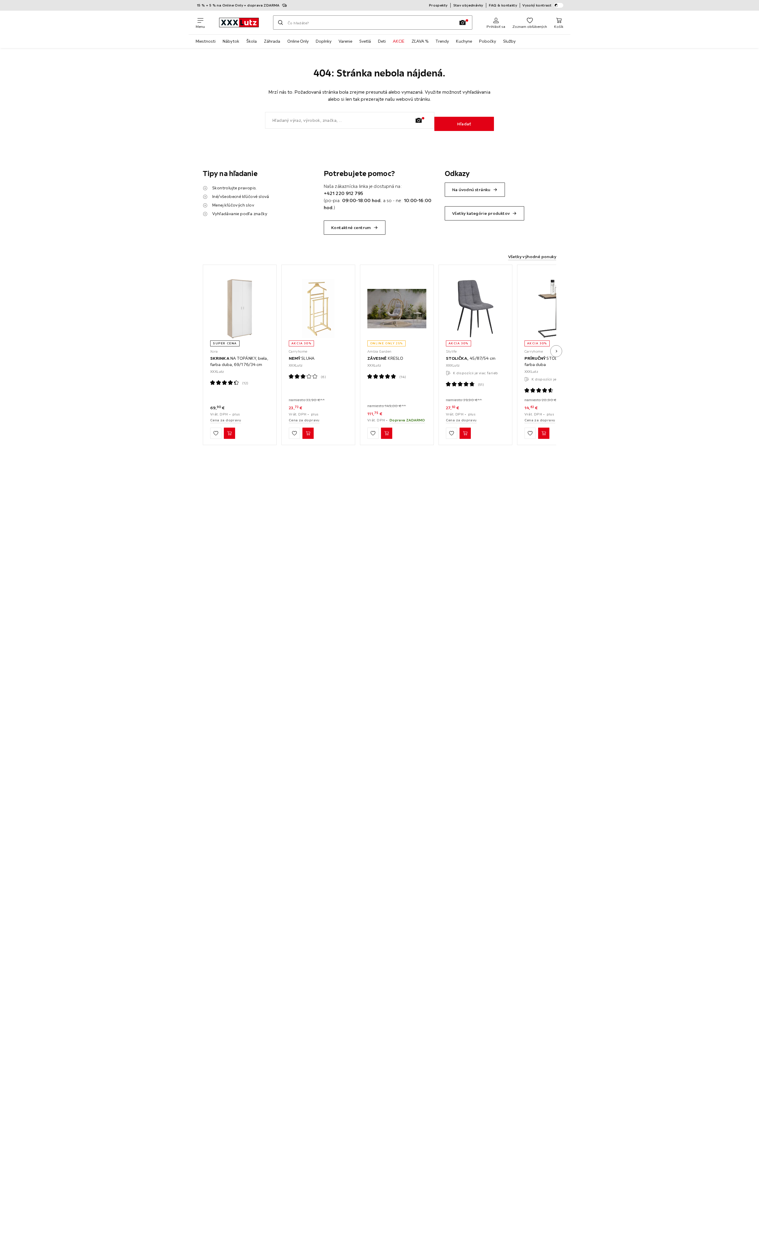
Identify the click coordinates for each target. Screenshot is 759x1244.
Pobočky (487, 41)
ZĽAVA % (420, 41)
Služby (509, 41)
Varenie (345, 41)
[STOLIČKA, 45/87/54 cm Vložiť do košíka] (465, 433)
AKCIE (398, 41)
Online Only (298, 41)
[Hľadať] (280, 22)
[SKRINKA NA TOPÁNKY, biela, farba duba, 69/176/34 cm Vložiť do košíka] (229, 433)
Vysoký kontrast (536, 5)
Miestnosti (206, 41)
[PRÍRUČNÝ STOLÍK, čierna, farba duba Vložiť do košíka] (543, 433)
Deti (382, 41)
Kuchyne (464, 41)
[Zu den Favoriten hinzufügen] (215, 433)
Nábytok (231, 41)
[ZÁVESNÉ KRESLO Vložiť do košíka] (386, 433)
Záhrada (272, 41)
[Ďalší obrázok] (556, 351)
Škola (251, 41)
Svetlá (365, 41)
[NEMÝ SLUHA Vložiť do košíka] (308, 433)
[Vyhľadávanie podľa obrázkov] (462, 22)
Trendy (442, 41)
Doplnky (323, 41)
